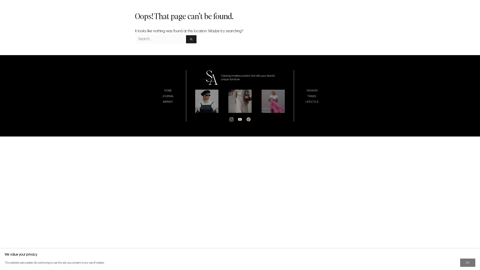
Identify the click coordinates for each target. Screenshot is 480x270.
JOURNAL (217, 6)
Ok (468, 262)
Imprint (168, 102)
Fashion (312, 90)
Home (168, 90)
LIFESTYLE (276, 6)
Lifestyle (312, 102)
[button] (341, 5)
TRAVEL (255, 6)
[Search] (191, 39)
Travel (312, 96)
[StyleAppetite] (139, 5)
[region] (240, 259)
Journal (168, 96)
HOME (199, 6)
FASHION (237, 6)
